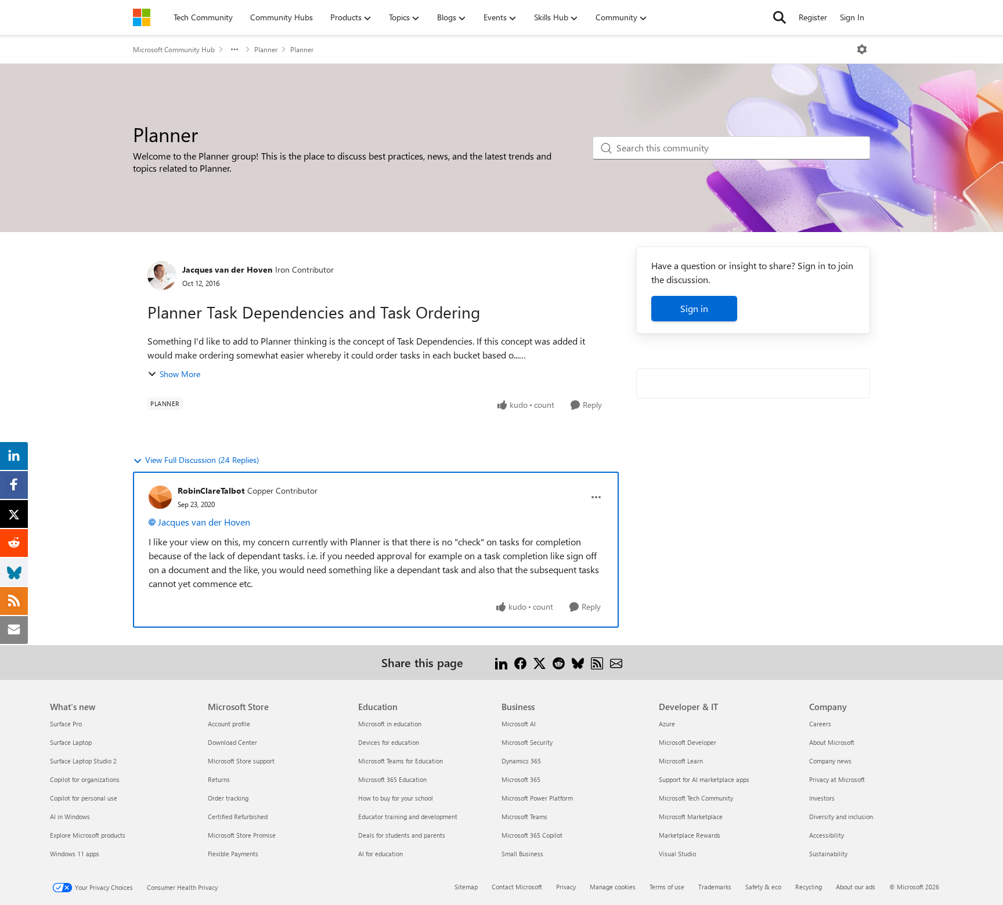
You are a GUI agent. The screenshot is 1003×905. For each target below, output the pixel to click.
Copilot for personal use (83, 798)
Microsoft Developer (687, 742)
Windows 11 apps (74, 853)
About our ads (855, 886)
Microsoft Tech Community (696, 798)
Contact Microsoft (517, 886)
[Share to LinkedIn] (501, 662)
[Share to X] (539, 662)
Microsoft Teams (524, 816)
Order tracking (228, 798)
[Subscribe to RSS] (597, 662)
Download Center (232, 742)
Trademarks (714, 886)
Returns (219, 779)
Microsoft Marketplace (691, 816)
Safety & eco (763, 886)
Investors (822, 798)
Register (813, 17)
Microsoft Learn (681, 760)
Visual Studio (677, 853)
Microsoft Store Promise (242, 835)
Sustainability (828, 853)
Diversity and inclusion (841, 816)
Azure (667, 723)
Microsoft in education (389, 723)
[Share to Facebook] (520, 662)
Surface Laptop (71, 742)
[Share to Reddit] (559, 662)
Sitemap (466, 886)
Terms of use (667, 886)
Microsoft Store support (241, 760)
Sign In (852, 17)
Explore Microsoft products (87, 835)
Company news (830, 760)
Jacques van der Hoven (227, 269)
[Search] (779, 17)
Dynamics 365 (521, 760)
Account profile (229, 723)
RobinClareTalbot (211, 490)
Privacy (566, 886)
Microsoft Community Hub (174, 49)
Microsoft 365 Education (392, 779)
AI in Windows (70, 816)
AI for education (380, 853)
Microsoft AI (518, 723)
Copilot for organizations (85, 779)
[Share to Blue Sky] (578, 662)
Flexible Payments (233, 853)
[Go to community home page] (141, 17)
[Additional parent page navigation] (234, 49)
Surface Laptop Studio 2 (83, 760)
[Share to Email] (616, 662)
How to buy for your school (395, 798)
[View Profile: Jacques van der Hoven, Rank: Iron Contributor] (161, 275)
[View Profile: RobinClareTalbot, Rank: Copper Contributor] (160, 497)
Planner (265, 49)
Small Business (522, 853)
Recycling (808, 886)
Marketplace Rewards (689, 835)
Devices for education (388, 742)
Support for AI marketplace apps (704, 779)
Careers (820, 723)
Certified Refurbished (238, 816)
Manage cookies (613, 886)
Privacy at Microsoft (837, 779)
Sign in (694, 308)
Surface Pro (66, 723)
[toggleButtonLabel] (862, 49)
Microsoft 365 (520, 779)
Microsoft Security (527, 742)
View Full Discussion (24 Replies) (202, 459)
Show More (180, 373)
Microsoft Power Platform (537, 798)
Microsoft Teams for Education (400, 760)
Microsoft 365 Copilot (531, 835)
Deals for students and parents (401, 835)
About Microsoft (831, 742)
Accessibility (826, 835)
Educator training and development (407, 816)
